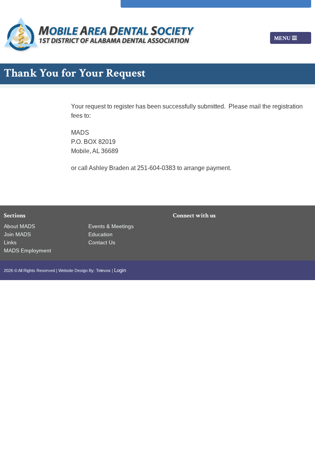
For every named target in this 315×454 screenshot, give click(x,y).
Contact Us (101, 242)
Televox (103, 270)
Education (100, 234)
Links (10, 242)
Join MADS (17, 234)
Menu (283, 38)
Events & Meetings (111, 226)
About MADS (19, 226)
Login (120, 270)
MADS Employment (27, 250)
